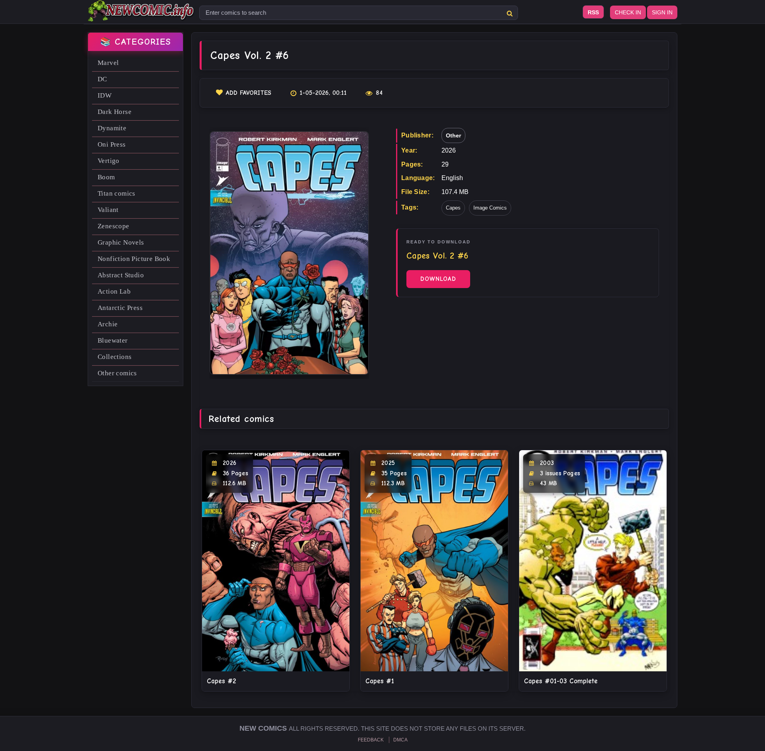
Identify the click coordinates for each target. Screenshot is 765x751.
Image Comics (490, 208)
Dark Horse (114, 112)
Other (453, 135)
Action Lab (114, 291)
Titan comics (116, 193)
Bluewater (113, 340)
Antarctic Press (120, 308)
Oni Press (112, 144)
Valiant (108, 210)
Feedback (371, 740)
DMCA (400, 740)
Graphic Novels (121, 242)
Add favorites (248, 92)
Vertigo (109, 161)
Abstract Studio (121, 275)
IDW (105, 95)
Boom (106, 177)
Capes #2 (221, 681)
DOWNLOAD (438, 278)
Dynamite (112, 128)
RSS (593, 12)
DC (102, 79)
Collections (114, 357)
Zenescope (113, 226)
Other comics (117, 373)
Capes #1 (379, 681)
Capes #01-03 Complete (561, 681)
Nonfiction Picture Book (134, 259)
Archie (108, 324)
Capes (453, 208)
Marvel (108, 63)
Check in (628, 12)
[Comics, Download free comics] (141, 16)
